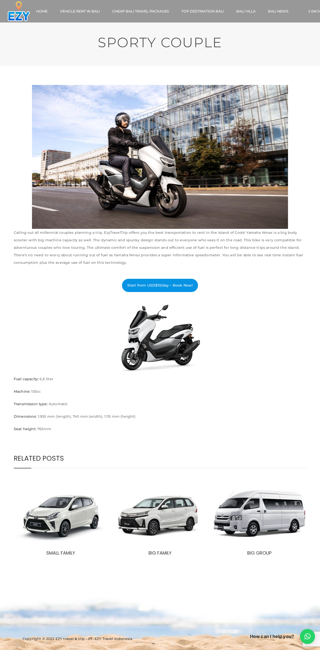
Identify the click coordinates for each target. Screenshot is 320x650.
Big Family (160, 553)
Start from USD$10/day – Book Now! (160, 285)
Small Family (60, 553)
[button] (307, 636)
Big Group (259, 553)
